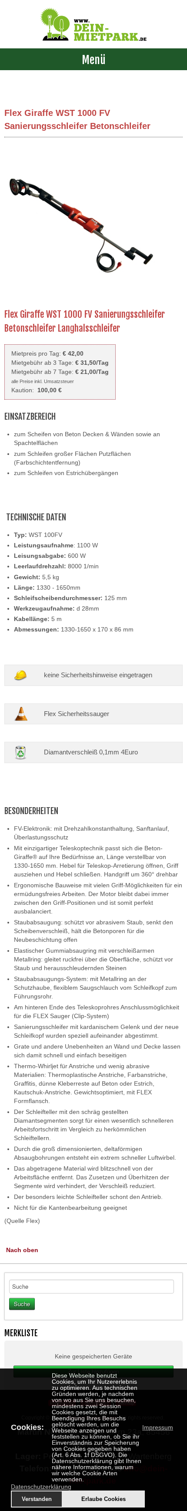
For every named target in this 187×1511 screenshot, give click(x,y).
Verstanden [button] (37, 1499)
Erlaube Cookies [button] (103, 1499)
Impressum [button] (157, 1427)
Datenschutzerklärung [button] (41, 1486)
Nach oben (22, 1249)
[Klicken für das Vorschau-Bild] (82, 224)
